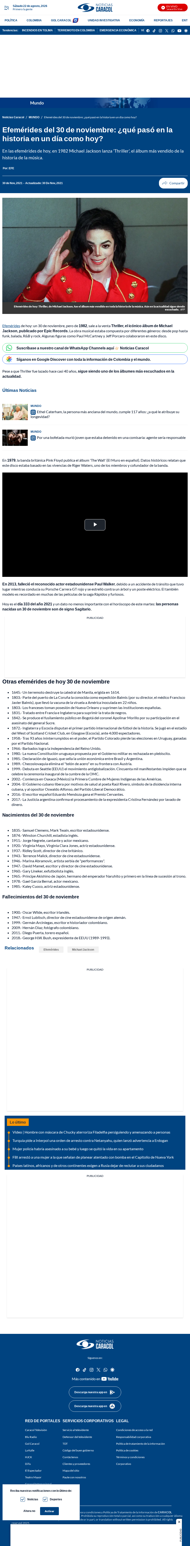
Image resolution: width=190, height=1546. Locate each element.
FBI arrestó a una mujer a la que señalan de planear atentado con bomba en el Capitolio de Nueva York (93, 1157)
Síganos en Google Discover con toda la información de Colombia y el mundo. (83, 359)
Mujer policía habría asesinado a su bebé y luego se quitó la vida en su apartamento (78, 1149)
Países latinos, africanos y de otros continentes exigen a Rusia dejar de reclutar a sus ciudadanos (88, 1165)
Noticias (32, 1499)
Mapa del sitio (71, 1470)
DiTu (28, 1464)
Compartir (173, 183)
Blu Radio (31, 1436)
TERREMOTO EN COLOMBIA (76, 30)
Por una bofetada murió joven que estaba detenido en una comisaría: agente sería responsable (111, 437)
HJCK (28, 1457)
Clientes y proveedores (76, 1464)
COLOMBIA (34, 20)
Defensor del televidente (77, 1436)
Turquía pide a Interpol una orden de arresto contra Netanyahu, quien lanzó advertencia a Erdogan (90, 1140)
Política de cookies (127, 1450)
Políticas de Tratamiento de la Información (128, 1512)
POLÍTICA (11, 20)
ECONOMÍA (137, 20)
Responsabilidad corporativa (133, 1436)
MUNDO (34, 117)
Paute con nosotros (74, 1477)
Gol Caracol (32, 1443)
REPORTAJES (163, 20)
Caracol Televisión (36, 1430)
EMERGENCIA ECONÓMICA (118, 30)
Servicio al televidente (76, 1430)
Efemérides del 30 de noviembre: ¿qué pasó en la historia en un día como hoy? (90, 117)
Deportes (56, 1499)
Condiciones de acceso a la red (134, 1430)
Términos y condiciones (130, 1457)
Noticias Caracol (13, 117)
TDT (65, 1443)
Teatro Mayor (33, 1477)
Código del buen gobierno (78, 1450)
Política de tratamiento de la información (140, 1443)
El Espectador (33, 1470)
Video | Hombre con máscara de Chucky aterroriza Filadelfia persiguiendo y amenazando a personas (91, 1132)
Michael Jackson (83, 949)
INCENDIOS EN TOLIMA (37, 30)
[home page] (95, 7)
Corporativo (123, 1464)
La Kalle (29, 1450)
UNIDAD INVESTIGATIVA (104, 20)
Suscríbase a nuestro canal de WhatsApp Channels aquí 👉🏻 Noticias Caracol (82, 348)
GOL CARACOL (61, 20)
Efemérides (11, 325)
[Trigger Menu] (6, 7)
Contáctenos (70, 1457)
